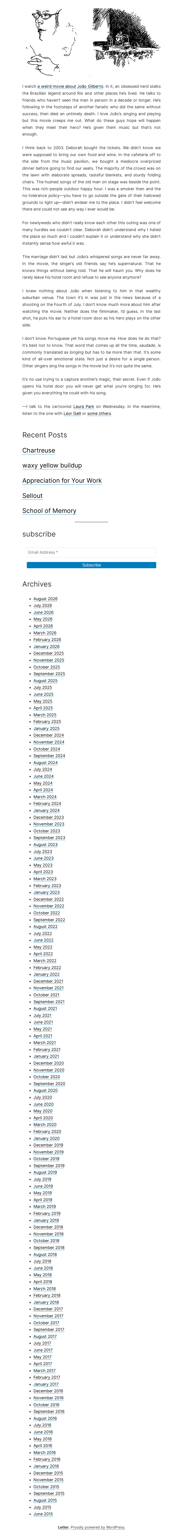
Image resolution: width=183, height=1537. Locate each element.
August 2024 (45, 762)
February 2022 (47, 967)
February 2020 (47, 1131)
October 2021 (46, 994)
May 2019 (42, 1192)
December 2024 (48, 735)
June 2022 (43, 940)
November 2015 (48, 1479)
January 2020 (46, 1138)
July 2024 (42, 769)
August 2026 (45, 598)
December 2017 (48, 1309)
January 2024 (46, 810)
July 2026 (42, 605)
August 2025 (45, 680)
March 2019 (44, 1206)
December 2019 (48, 1145)
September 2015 (48, 1493)
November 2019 (48, 1152)
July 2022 (42, 933)
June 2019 (43, 1186)
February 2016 (46, 1459)
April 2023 (43, 871)
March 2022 (44, 960)
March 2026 (44, 633)
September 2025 (49, 673)
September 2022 (49, 919)
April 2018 (42, 1281)
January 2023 (46, 892)
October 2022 (46, 913)
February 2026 (47, 639)
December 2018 (48, 1227)
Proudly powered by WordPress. (98, 1527)
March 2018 (44, 1288)
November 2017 (48, 1316)
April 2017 (42, 1363)
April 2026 (43, 626)
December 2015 (48, 1473)
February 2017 (46, 1377)
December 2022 (48, 899)
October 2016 (46, 1404)
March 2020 (44, 1124)
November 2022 (48, 906)
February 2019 (46, 1213)
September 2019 (48, 1165)
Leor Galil (72, 413)
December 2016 (48, 1391)
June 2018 (43, 1268)
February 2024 (47, 803)
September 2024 (49, 755)
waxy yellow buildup (52, 465)
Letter (63, 1527)
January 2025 (46, 728)
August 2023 (45, 844)
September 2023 (49, 837)
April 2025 (43, 708)
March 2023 (44, 878)
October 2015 (46, 1486)
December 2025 (48, 653)
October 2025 (46, 667)
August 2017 (45, 1336)
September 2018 (48, 1247)
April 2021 (42, 1036)
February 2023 (47, 885)
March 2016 (44, 1452)
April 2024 (43, 789)
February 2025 (47, 721)
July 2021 (42, 1015)
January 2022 (46, 974)
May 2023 (42, 865)
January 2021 (46, 1056)
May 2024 (43, 783)
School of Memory (49, 510)
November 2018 (48, 1234)
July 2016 (42, 1425)
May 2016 (42, 1439)
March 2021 (44, 1042)
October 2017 (46, 1322)
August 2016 (45, 1418)
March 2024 (45, 796)
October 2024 (46, 749)
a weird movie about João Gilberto (70, 86)
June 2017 (43, 1350)
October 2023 (46, 831)
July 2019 (42, 1179)
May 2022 (42, 947)
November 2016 (48, 1397)
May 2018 (42, 1274)
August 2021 (45, 1008)
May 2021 (42, 1029)
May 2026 (42, 619)
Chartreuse (38, 450)
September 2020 (49, 1083)
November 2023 (48, 824)
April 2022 (43, 953)
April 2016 (42, 1445)
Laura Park (83, 406)
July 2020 (42, 1097)
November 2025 (48, 660)
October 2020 (46, 1076)
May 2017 (42, 1357)
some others (99, 413)
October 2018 (46, 1240)
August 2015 (45, 1500)
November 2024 (48, 742)
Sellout (32, 495)
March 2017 (44, 1370)
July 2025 (42, 687)
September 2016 (48, 1411)
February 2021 (46, 1049)
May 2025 (42, 701)
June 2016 (43, 1432)
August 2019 (45, 1172)
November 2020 (48, 1070)
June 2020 (43, 1104)
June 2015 (43, 1514)
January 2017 (46, 1384)
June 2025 (43, 694)
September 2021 (48, 1001)
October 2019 (46, 1158)
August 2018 (45, 1254)
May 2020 (42, 1111)
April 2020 (43, 1117)
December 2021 (48, 981)
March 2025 (44, 714)
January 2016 (46, 1466)
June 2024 (43, 776)
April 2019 (42, 1199)
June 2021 (43, 1022)
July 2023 (42, 851)
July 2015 (42, 1507)
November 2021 (48, 988)
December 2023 (48, 817)
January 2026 (46, 646)
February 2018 (46, 1295)
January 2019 (46, 1220)
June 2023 (43, 858)
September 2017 (48, 1329)
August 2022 (45, 926)
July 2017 (42, 1343)
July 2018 (42, 1261)
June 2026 (43, 612)
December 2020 (48, 1063)
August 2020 (45, 1090)
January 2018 (46, 1302)
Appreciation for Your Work (62, 480)
